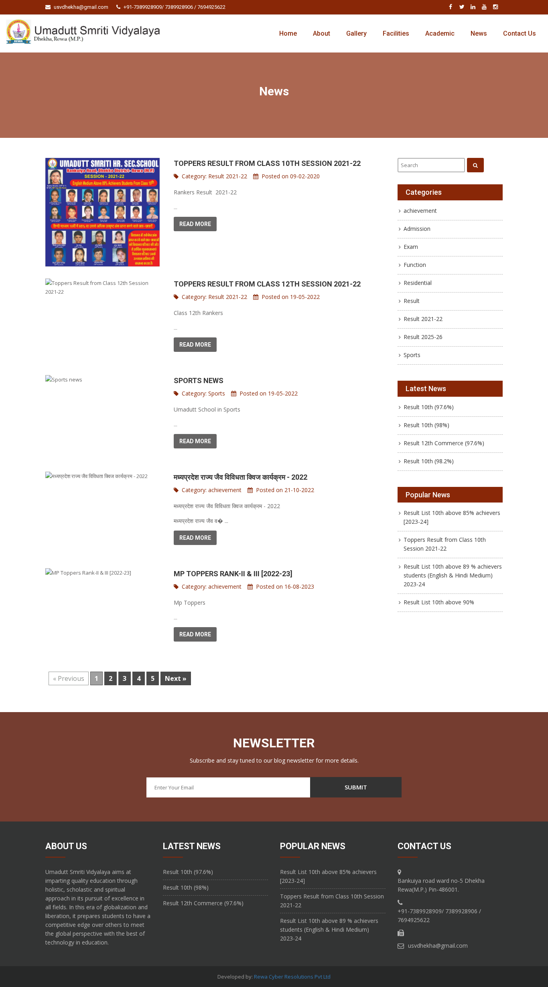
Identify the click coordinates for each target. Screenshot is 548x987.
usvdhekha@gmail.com (81, 7)
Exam (411, 246)
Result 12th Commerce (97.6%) (444, 443)
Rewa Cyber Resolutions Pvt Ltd (292, 976)
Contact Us (519, 33)
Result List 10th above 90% (439, 602)
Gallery (356, 33)
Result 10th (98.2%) (429, 461)
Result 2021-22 (227, 176)
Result (412, 301)
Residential (418, 283)
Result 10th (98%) (426, 425)
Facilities (396, 33)
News (479, 33)
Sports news (198, 380)
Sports (216, 393)
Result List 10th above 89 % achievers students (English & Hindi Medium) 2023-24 (453, 575)
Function (415, 264)
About (321, 33)
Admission (417, 228)
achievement (225, 490)
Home (288, 33)
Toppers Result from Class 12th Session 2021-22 (267, 284)
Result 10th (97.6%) (429, 407)
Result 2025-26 (423, 337)
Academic (440, 33)
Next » (176, 678)
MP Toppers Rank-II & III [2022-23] (233, 573)
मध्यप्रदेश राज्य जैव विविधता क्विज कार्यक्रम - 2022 (240, 477)
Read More (195, 224)
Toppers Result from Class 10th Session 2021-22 (267, 163)
